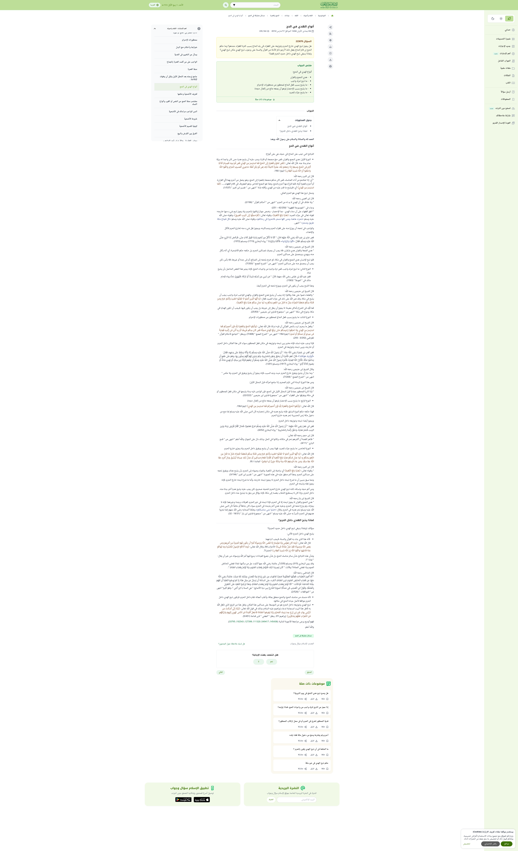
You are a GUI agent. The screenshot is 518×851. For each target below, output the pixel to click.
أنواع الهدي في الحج (297, 126)
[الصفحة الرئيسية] (332, 16)
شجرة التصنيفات (503, 39)
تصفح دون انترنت (500, 108)
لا (258, 662)
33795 (232, 622)
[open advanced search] (234, 5)
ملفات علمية (505, 68)
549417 (265, 622)
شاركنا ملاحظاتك (503, 116)
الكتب (508, 83)
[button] (330, 27)
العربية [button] (152, 5)
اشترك (271, 799)
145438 (273, 622)
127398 (248, 622)
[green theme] (509, 18)
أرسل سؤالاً (506, 92)
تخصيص (466, 843)
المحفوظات (506, 99)
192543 (240, 622)
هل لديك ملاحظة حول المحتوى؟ (231, 644)
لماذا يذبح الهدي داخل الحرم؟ (293, 131)
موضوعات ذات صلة (263, 99)
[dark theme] (493, 18)
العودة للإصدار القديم (502, 123)
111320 (256, 622)
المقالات (507, 76)
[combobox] (257, 5)
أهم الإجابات (502, 54)
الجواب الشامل (504, 61)
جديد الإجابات (504, 46)
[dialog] (488, 838)
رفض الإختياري (490, 844)
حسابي (508, 30)
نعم (271, 662)
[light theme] (501, 18)
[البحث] (226, 5)
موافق (506, 844)
